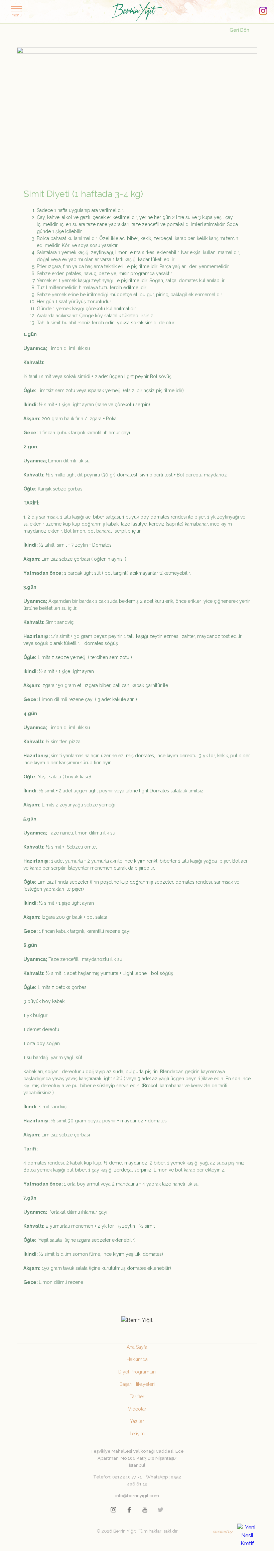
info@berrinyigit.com (137, 1495)
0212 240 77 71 (127, 1476)
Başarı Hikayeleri (137, 1384)
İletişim (137, 1433)
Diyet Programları (137, 1371)
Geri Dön (239, 30)
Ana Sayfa (137, 1347)
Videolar (137, 1409)
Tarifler (137, 1396)
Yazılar (137, 1421)
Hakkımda (137, 1359)
